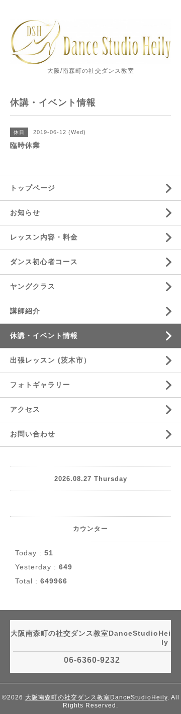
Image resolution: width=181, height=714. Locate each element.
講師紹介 (25, 311)
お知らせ (25, 212)
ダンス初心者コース (44, 262)
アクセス (25, 409)
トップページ (32, 188)
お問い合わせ (32, 434)
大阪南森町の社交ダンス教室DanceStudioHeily (96, 697)
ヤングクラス (32, 286)
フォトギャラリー (40, 385)
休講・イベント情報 (44, 335)
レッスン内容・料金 (44, 237)
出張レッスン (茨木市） (50, 360)
